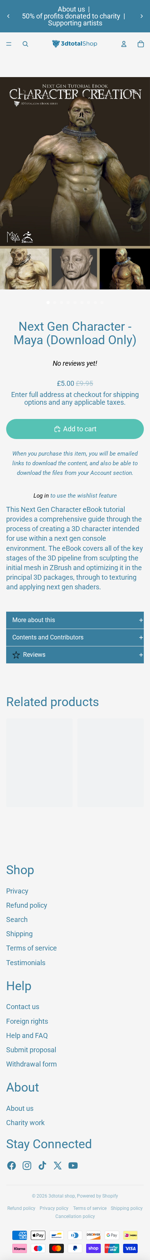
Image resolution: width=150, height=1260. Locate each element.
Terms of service (31, 948)
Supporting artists (75, 23)
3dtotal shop (61, 1196)
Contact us (22, 1007)
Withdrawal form (31, 1064)
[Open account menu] (123, 43)
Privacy (17, 891)
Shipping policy (127, 1208)
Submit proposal (31, 1050)
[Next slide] (141, 16)
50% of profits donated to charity (71, 16)
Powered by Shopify (97, 1196)
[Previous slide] (8, 16)
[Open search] (25, 43)
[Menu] (9, 44)
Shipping (19, 934)
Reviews (34, 654)
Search (17, 919)
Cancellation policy (75, 1216)
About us (71, 9)
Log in (41, 495)
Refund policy (26, 905)
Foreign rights (27, 1021)
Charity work (25, 1123)
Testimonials (25, 963)
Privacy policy (54, 1208)
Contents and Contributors (47, 637)
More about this (33, 620)
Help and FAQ (27, 1035)
